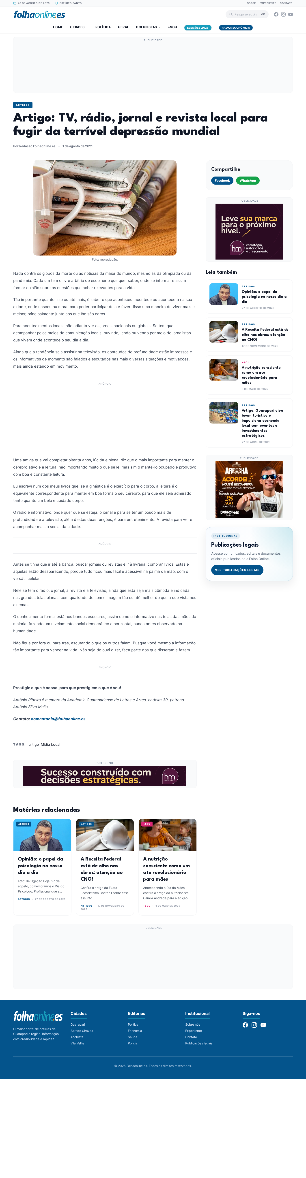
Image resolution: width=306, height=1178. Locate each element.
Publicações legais (198, 1043)
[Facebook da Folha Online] (276, 14)
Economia (135, 1031)
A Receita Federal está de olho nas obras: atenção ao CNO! (265, 335)
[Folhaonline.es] (39, 14)
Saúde (132, 1037)
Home (58, 27)
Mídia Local (50, 744)
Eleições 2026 (198, 27)
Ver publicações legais (237, 570)
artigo (34, 744)
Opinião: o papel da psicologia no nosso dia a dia (40, 866)
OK (263, 14)
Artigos (23, 105)
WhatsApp (248, 180)
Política (103, 27)
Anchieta (77, 1037)
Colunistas (146, 27)
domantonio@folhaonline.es (58, 718)
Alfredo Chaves (82, 1031)
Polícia (132, 1043)
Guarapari (78, 1024)
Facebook (222, 180)
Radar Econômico (236, 27)
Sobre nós (192, 1024)
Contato (286, 3)
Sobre (251, 3)
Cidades (77, 27)
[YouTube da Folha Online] (290, 14)
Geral (123, 27)
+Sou (172, 27)
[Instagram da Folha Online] (283, 14)
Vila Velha (77, 1043)
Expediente (268, 3)
